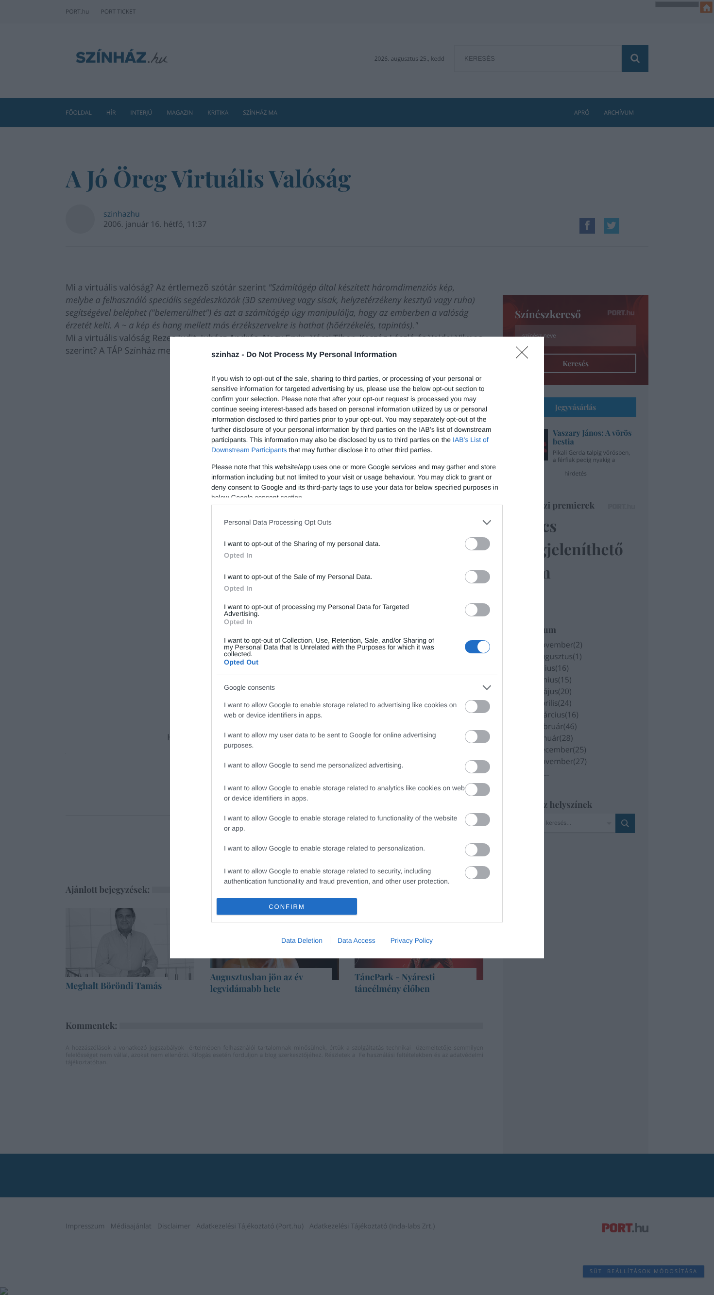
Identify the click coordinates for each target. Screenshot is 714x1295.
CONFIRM (287, 906)
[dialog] (357, 648)
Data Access (356, 940)
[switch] (477, 543)
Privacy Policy (412, 940)
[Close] (525, 355)
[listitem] (357, 522)
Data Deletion (302, 940)
